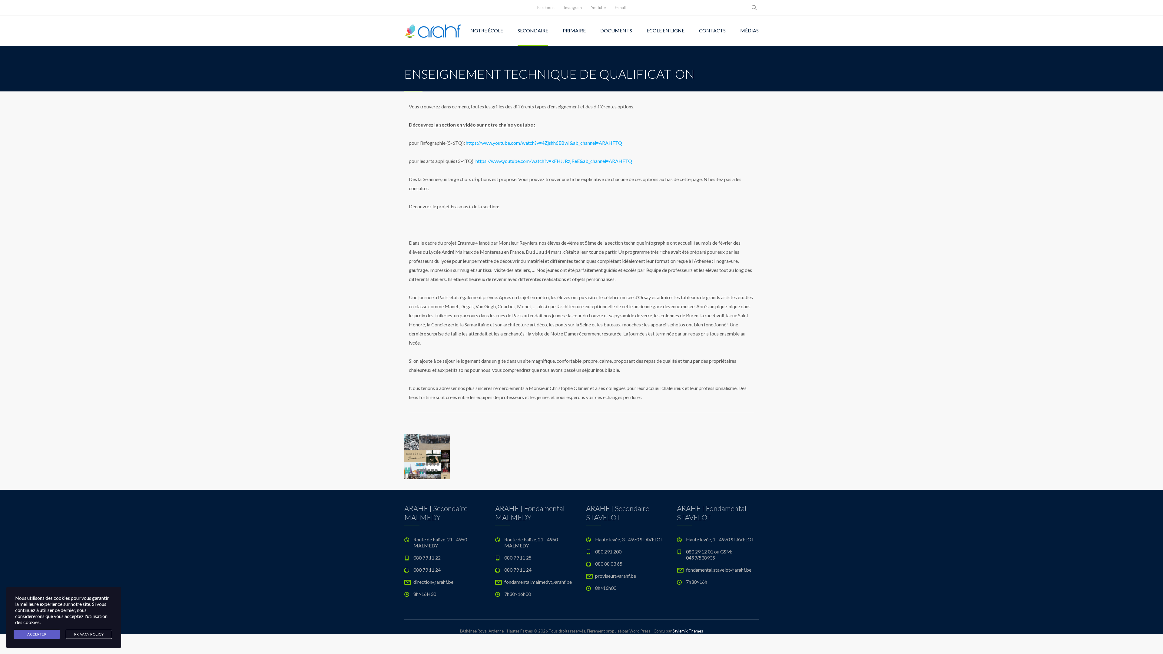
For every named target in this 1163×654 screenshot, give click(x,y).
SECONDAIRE (533, 30)
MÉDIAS (749, 30)
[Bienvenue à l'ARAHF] (433, 30)
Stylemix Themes (688, 631)
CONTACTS (712, 30)
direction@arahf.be (433, 582)
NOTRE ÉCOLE (486, 30)
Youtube (598, 7)
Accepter (36, 634)
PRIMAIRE (574, 30)
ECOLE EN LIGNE (665, 30)
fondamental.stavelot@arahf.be (718, 570)
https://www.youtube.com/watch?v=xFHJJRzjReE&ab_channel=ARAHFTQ (553, 161)
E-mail (620, 7)
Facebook (546, 7)
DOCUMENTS (616, 30)
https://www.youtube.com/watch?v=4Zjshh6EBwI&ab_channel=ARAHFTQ (544, 143)
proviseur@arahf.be (615, 576)
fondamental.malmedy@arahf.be (538, 582)
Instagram (573, 7)
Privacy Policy (89, 634)
